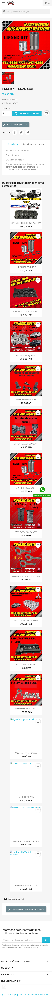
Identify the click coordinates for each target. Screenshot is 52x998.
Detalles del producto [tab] (33, 144)
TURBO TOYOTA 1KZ (26, 797)
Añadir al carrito (26, 113)
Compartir (14, 132)
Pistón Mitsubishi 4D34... (26, 709)
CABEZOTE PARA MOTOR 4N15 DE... (26, 620)
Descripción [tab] (13, 144)
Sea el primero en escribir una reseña (27, 909)
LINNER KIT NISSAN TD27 (26, 267)
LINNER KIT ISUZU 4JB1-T (26, 488)
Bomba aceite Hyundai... (26, 355)
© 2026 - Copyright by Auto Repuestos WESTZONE (25, 994)
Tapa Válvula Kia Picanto (26, 664)
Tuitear (21, 132)
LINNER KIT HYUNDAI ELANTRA (26, 841)
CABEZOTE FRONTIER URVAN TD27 (26, 223)
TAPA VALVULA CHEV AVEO (26, 532)
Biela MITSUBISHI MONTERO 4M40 (26, 576)
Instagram (4, 987)
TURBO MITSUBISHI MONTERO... (26, 885)
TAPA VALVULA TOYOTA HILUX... (26, 311)
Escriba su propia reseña (17, 124)
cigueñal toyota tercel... (26, 753)
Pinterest (27, 132)
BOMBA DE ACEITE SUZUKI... (26, 444)
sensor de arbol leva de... (26, 399)
